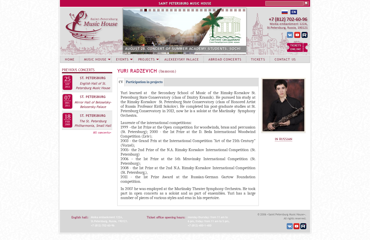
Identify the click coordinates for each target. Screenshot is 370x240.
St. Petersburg (93, 78)
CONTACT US (285, 59)
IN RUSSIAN (283, 139)
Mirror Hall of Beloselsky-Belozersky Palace (93, 104)
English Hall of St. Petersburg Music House (93, 85)
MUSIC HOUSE (95, 59)
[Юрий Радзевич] (283, 134)
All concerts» (102, 132)
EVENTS (122, 59)
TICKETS (258, 59)
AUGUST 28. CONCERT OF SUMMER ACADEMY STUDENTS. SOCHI (183, 49)
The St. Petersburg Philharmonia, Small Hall (93, 123)
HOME (70, 59)
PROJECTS (146, 59)
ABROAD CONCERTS (224, 59)
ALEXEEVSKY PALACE (181, 59)
